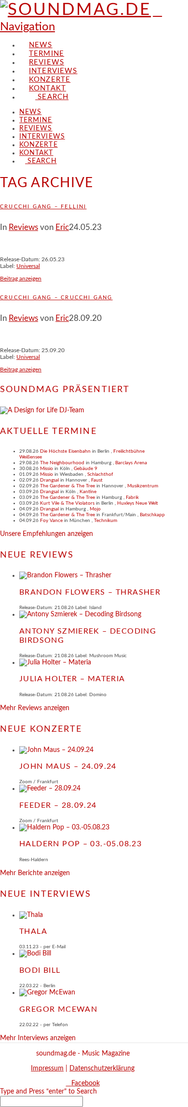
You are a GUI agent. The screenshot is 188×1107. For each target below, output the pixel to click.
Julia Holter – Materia (72, 679)
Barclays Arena (131, 462)
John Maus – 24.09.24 (68, 766)
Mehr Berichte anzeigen (35, 873)
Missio (46, 468)
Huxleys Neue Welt (137, 503)
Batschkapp (152, 514)
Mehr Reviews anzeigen (34, 708)
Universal (28, 266)
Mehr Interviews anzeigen (38, 1038)
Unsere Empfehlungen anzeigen (46, 534)
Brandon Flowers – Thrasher (90, 592)
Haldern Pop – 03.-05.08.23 (80, 844)
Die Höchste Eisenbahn (65, 451)
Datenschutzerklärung (101, 1068)
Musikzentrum (142, 486)
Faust (97, 480)
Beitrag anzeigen (20, 278)
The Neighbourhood (62, 462)
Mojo (95, 509)
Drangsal (49, 480)
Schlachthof (100, 474)
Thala (33, 931)
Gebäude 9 (85, 468)
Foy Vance (51, 520)
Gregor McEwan (58, 1009)
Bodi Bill (40, 970)
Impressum (47, 1068)
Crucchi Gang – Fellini (43, 206)
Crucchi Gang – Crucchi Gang (56, 297)
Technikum (105, 520)
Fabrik (132, 497)
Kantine (88, 491)
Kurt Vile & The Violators (67, 503)
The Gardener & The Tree (67, 486)
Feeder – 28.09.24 (58, 805)
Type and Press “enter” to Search (48, 1091)
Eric (62, 227)
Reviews (23, 227)
